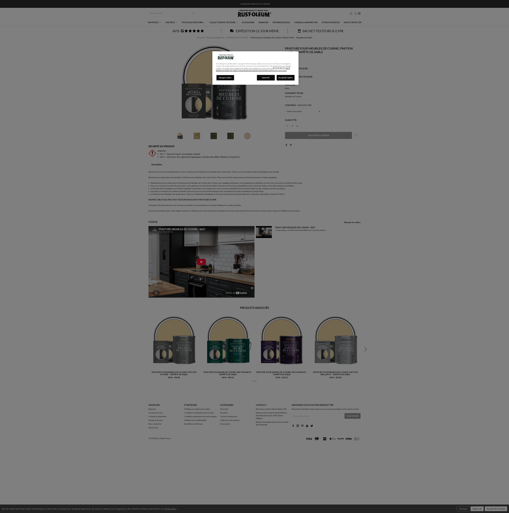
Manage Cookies (225, 77)
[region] (255, 68)
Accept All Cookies (285, 77)
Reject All (265, 77)
